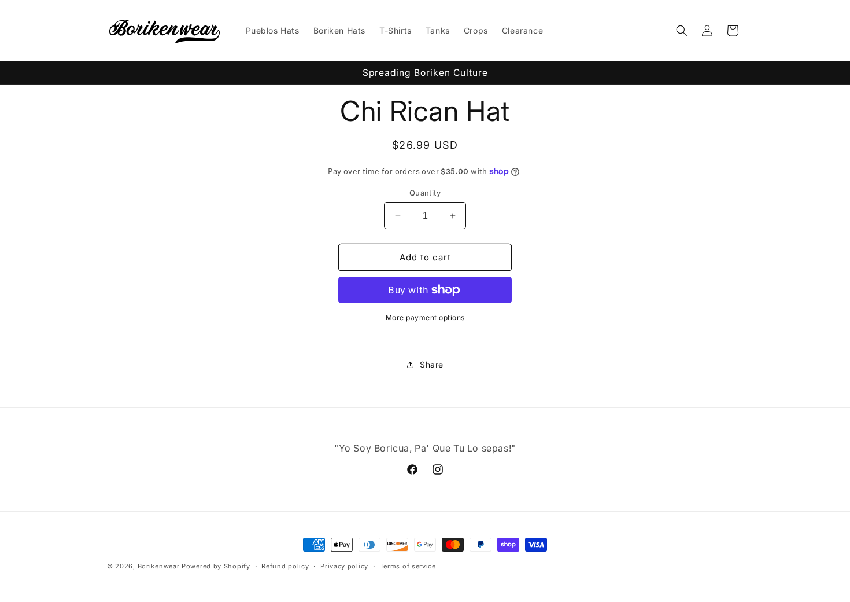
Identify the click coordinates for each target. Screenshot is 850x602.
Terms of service (408, 566)
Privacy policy (344, 566)
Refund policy (285, 566)
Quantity (425, 192)
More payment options (425, 317)
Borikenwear (159, 566)
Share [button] (432, 364)
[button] (681, 30)
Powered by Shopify (216, 566)
